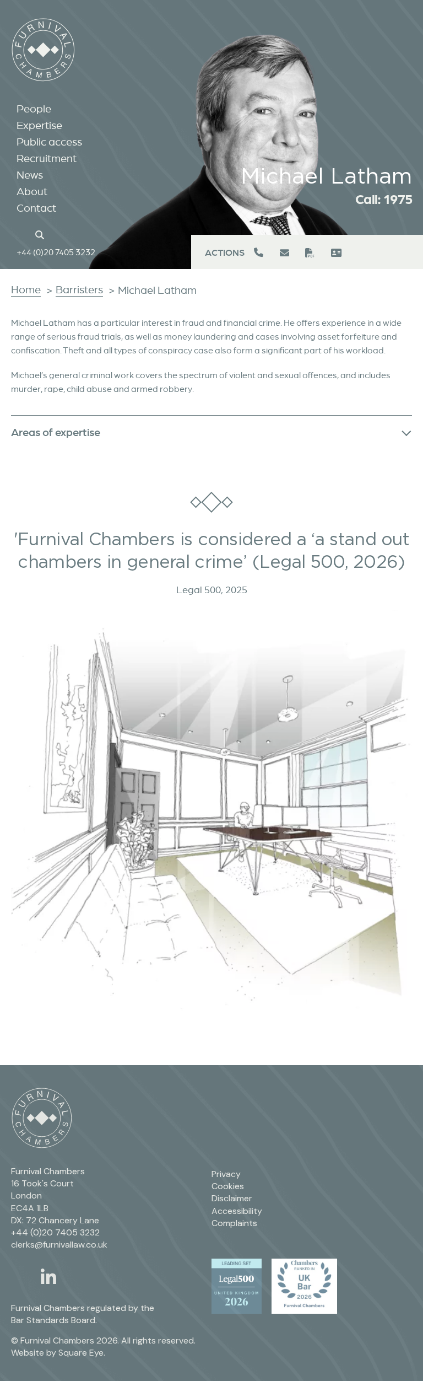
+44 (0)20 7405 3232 (56, 251)
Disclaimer (232, 1198)
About (32, 191)
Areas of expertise (55, 432)
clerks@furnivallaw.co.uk (59, 1244)
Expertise (39, 125)
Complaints (234, 1223)
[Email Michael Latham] (285, 252)
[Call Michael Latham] (260, 253)
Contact (36, 207)
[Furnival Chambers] (43, 50)
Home (26, 289)
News (30, 174)
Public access (49, 141)
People (34, 108)
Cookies (228, 1186)
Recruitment (47, 158)
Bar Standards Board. (54, 1320)
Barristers (79, 289)
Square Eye (81, 1352)
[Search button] (41, 233)
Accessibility (237, 1211)
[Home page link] (22, 233)
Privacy (226, 1174)
